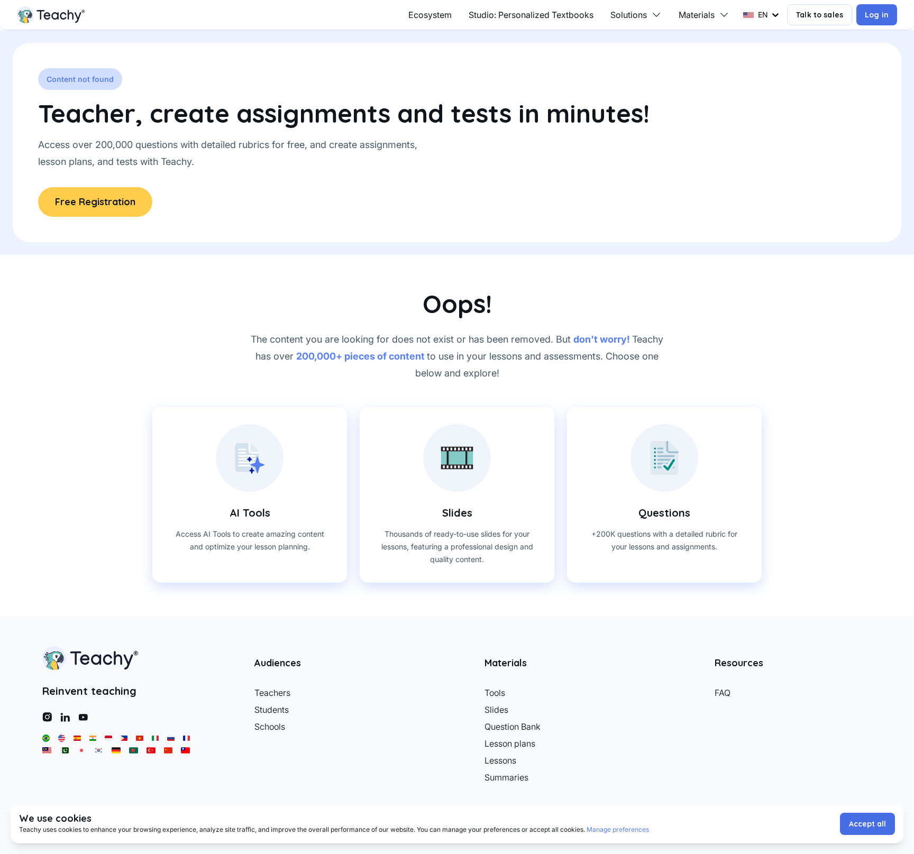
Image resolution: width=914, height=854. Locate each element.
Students (271, 709)
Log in (877, 15)
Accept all (867, 824)
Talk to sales (819, 15)
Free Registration (95, 202)
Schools (269, 726)
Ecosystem (430, 15)
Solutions (628, 15)
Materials (697, 15)
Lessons (500, 760)
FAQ (722, 692)
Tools (495, 692)
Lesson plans (510, 743)
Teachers (272, 692)
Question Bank (513, 726)
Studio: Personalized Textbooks (531, 15)
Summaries (506, 777)
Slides (496, 709)
